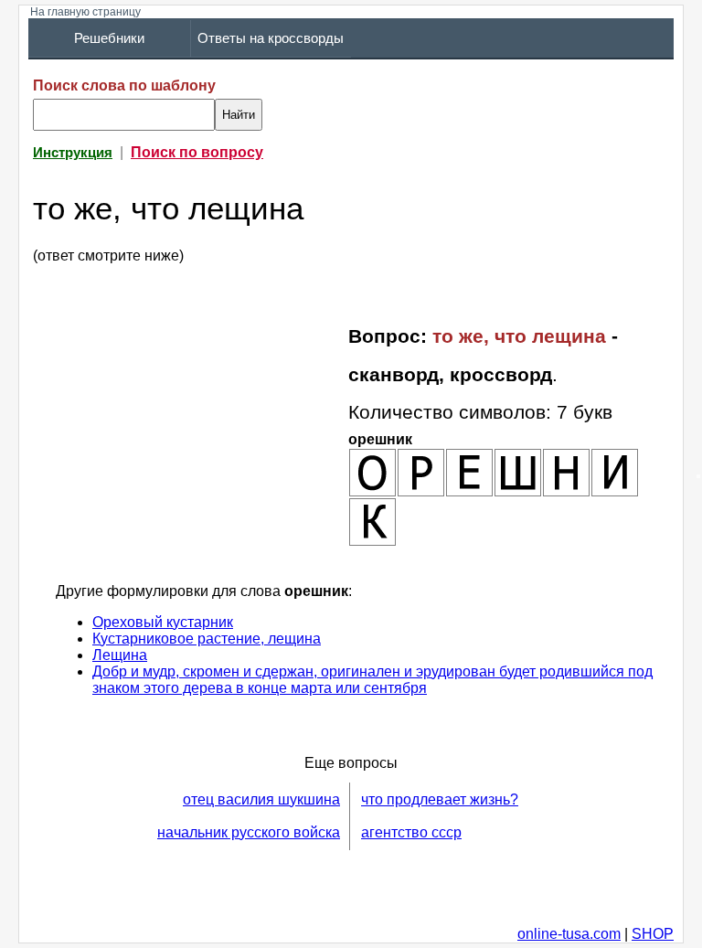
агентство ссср (411, 832)
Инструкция (72, 152)
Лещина (119, 655)
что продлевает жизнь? (439, 799)
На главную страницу (85, 11)
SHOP (653, 934)
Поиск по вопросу (197, 152)
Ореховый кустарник (162, 622)
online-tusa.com (569, 934)
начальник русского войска (248, 832)
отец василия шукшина (261, 799)
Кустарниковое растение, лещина (206, 638)
